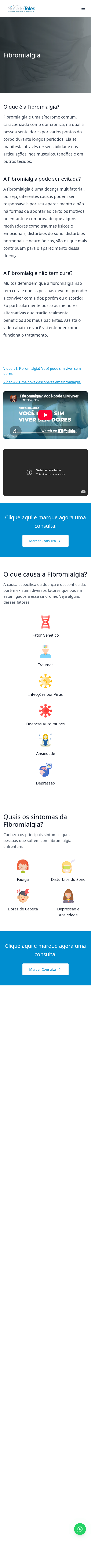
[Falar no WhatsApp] (80, 1529)
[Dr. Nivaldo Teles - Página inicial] (21, 8)
